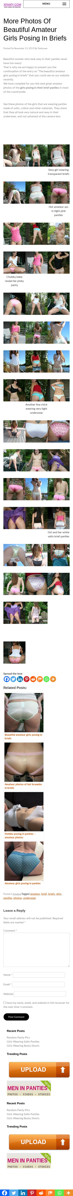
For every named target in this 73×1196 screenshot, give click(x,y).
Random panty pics (18, 1037)
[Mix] (40, 679)
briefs (51, 894)
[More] (53, 679)
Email (7, 984)
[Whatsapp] (46, 679)
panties (7, 898)
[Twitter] (13, 679)
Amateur (17, 894)
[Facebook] (7, 679)
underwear (29, 898)
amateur (35, 894)
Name (7, 975)
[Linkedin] (20, 679)
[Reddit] (33, 679)
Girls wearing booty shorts (23, 1045)
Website (8, 994)
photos (17, 898)
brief (44, 894)
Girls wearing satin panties (23, 1041)
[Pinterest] (27, 679)
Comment (10, 930)
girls (58, 894)
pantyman (42, 48)
